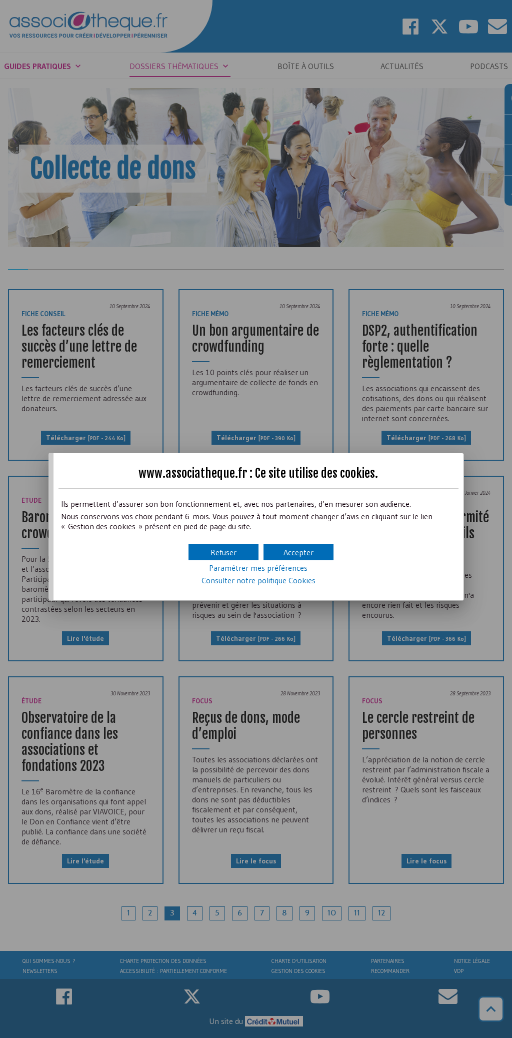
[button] (299, 552)
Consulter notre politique (259, 580)
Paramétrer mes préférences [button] (258, 568)
